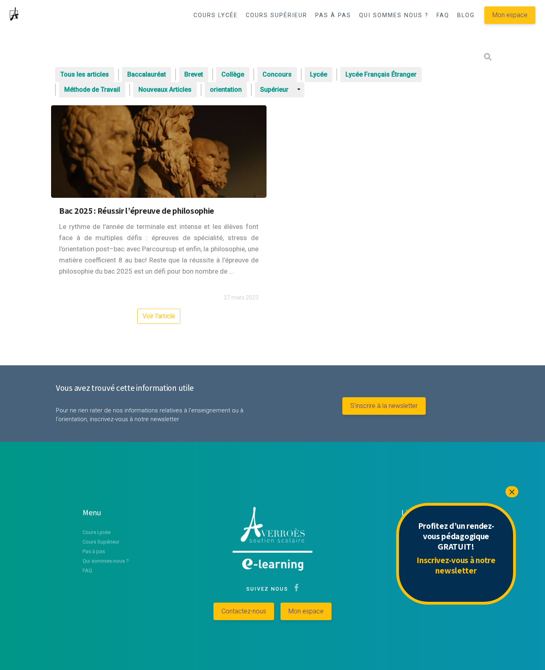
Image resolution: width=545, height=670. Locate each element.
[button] (461, 36)
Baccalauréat (146, 74)
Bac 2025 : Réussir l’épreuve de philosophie (136, 210)
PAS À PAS (333, 15)
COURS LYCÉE (216, 15)
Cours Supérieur (101, 542)
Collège (232, 74)
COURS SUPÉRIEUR (276, 15)
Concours (277, 74)
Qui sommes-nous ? (106, 561)
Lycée (318, 74)
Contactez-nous (243, 611)
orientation (226, 89)
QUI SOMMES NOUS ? (393, 15)
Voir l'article (158, 316)
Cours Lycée (97, 532)
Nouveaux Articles (165, 89)
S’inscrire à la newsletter (384, 406)
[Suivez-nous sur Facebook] (294, 589)
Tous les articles (84, 74)
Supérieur (274, 89)
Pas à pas (94, 551)
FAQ (442, 15)
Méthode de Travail (92, 89)
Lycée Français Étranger (381, 74)
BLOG (466, 15)
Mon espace (509, 15)
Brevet (193, 74)
